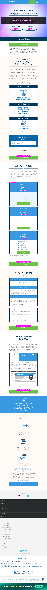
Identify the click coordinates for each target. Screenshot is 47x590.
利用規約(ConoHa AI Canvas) (6, 529)
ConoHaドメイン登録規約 (6, 521)
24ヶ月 (17, 179)
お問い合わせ (4, 540)
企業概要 (3, 545)
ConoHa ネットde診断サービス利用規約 (8, 527)
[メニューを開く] (37, 2)
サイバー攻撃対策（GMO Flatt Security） (35, 566)
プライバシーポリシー (5, 541)
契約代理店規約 (4, 532)
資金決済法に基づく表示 (6, 536)
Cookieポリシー (4, 543)
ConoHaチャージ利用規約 (6, 523)
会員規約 (3, 520)
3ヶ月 (10, 179)
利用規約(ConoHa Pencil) (6, 531)
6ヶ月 (12, 179)
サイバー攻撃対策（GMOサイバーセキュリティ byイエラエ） (18, 566)
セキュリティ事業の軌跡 (11, 567)
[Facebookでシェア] (23, 496)
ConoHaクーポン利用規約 (6, 525)
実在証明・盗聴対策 (4, 566)
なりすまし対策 (3, 568)
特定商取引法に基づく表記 (6, 534)
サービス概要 (4, 547)
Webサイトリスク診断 (33, 563)
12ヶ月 (15, 179)
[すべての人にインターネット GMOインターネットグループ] (20, 579)
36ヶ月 (20, 179)
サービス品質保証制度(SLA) (6, 538)
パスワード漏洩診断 (26, 563)
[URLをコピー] (28, 496)
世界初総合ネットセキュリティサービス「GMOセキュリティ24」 (11, 563)
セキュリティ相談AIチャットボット (6, 565)
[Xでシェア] (19, 496)
